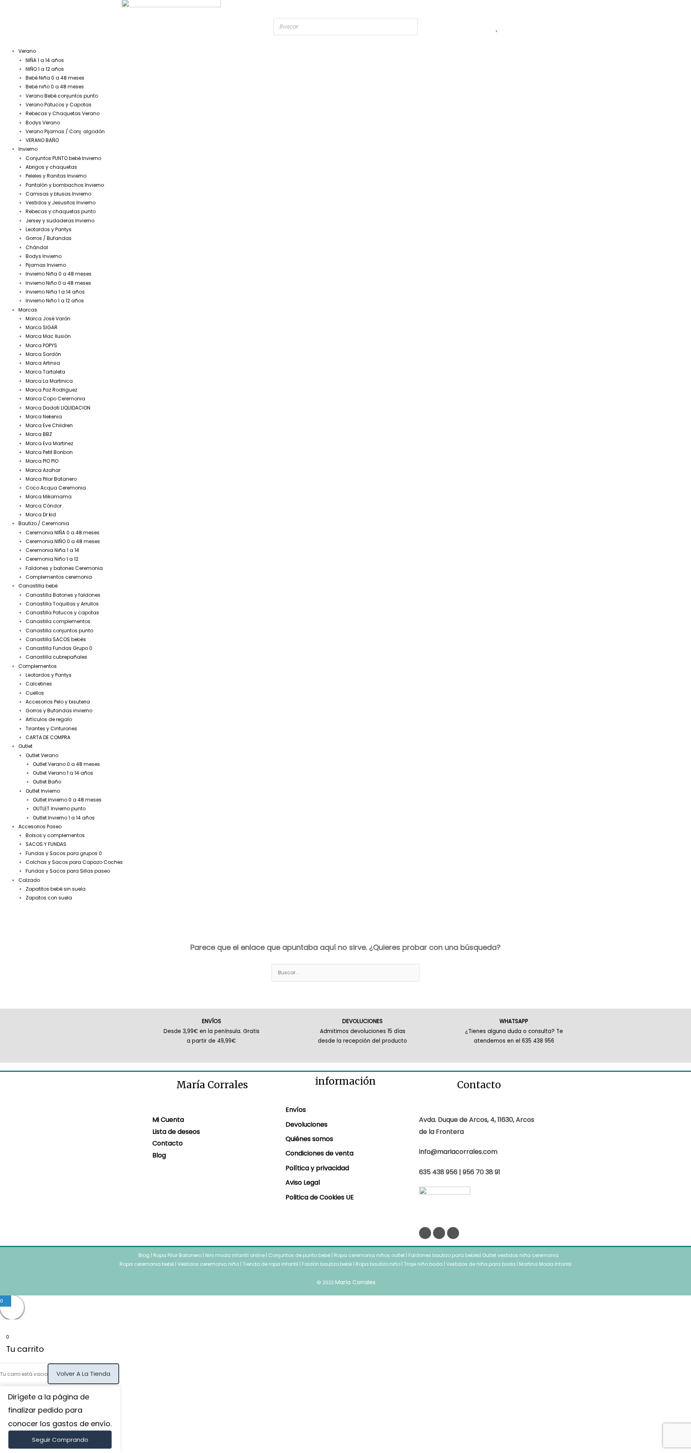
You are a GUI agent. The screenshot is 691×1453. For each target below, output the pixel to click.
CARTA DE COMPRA (48, 737)
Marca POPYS (41, 345)
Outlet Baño (47, 781)
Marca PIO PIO (42, 461)
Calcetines (39, 683)
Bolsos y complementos (55, 835)
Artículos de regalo (49, 719)
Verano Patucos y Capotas (59, 104)
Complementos (37, 666)
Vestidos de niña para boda (480, 1264)
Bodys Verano (43, 122)
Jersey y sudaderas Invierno (60, 220)
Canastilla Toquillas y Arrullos (62, 603)
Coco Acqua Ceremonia (56, 487)
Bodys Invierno (44, 256)
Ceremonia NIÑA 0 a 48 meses (63, 532)
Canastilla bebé (38, 585)
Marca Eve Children (49, 425)
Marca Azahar (43, 470)
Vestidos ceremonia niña (208, 1264)
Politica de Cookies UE (320, 1197)
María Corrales (355, 1282)
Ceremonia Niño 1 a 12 (52, 559)
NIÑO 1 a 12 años (45, 69)
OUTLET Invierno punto (59, 808)
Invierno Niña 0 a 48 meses (59, 273)
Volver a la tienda (83, 1373)
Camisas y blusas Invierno (58, 193)
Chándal (37, 247)
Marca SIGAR (42, 327)
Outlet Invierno (43, 790)
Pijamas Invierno (46, 265)
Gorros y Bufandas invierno (59, 710)
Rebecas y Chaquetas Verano (63, 113)
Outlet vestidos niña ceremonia (520, 1255)
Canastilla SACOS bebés (56, 639)
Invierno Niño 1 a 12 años (55, 300)
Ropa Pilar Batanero (177, 1255)
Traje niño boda (423, 1264)
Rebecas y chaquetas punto (61, 211)
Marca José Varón (48, 318)
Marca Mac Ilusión (48, 336)
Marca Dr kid (41, 514)
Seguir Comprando (60, 1439)
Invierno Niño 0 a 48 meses (58, 283)
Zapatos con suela (49, 897)
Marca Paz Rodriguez (51, 389)
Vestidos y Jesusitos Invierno (61, 202)
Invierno (28, 149)
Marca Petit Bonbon (49, 452)
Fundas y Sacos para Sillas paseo (68, 870)
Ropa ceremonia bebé (147, 1264)
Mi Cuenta (168, 1119)
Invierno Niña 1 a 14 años (55, 291)
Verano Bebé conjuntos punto (62, 95)
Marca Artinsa (43, 363)
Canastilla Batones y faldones (63, 595)
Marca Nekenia (44, 416)
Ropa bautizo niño (377, 1264)
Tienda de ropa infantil (270, 1264)
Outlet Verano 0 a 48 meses (66, 764)
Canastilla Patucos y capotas (62, 612)
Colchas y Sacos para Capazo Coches (74, 862)
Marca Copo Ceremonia (55, 398)
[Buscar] (409, 26)
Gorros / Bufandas (49, 238)
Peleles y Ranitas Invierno (56, 175)
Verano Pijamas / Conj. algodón (65, 131)
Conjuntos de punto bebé (299, 1255)
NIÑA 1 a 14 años (45, 60)
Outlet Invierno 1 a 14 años (64, 817)
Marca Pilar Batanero (51, 479)
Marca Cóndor (44, 505)
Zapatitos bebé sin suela (56, 888)
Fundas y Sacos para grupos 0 (64, 853)
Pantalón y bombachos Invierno (65, 185)
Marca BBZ (39, 434)
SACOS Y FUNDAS (46, 844)
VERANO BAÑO (42, 140)
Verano (27, 51)
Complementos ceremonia (59, 577)
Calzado (29, 880)
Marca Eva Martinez (49, 443)
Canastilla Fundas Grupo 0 (59, 648)
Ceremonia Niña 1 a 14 (52, 550)
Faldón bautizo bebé (327, 1264)
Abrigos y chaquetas (51, 167)
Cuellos (35, 693)
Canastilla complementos (58, 621)
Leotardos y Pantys (49, 229)
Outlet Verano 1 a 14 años (63, 772)
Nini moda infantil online (235, 1255)
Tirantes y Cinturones (51, 728)
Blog (159, 1155)
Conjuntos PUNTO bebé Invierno (63, 158)
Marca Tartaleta (45, 371)
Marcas (27, 309)
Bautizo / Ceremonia (43, 523)
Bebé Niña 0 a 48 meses (55, 77)
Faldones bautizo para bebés (444, 1255)
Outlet (25, 746)
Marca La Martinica (49, 381)
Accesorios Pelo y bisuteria (58, 701)
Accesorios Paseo (40, 826)
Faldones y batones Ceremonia (64, 568)
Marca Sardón (43, 354)
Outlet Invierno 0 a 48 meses (67, 799)
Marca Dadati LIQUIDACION (58, 407)
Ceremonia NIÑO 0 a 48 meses (63, 541)
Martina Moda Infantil (545, 1264)
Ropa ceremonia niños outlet (369, 1255)
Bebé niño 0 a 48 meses (55, 86)
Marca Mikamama (49, 496)
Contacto (167, 1143)
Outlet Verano (42, 755)
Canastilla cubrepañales (56, 657)
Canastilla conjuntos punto (59, 630)
